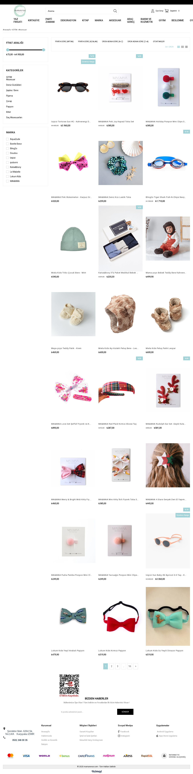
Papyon (9, 106)
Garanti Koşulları (87, 731)
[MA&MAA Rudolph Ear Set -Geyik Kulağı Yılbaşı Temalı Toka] (168, 390)
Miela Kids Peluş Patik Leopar (161, 348)
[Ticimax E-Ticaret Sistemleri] (96, 771)
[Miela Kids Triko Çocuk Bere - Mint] (73, 238)
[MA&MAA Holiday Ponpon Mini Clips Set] (168, 87)
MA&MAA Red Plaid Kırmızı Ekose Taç (117, 424)
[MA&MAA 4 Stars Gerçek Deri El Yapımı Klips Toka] (168, 465)
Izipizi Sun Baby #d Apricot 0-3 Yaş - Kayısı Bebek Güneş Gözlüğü (166, 575)
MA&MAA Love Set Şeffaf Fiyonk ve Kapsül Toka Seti (71, 424)
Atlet (8, 112)
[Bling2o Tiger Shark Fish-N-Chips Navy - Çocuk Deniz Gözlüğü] (168, 163)
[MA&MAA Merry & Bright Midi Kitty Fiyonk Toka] (73, 465)
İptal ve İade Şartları (88, 736)
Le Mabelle (15, 172)
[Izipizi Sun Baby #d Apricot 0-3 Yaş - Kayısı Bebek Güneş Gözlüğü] (168, 541)
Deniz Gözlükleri (13, 85)
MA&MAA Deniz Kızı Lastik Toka (114, 197)
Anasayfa (45, 731)
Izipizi (13, 158)
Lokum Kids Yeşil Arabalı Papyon (67, 650)
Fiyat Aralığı (14, 42)
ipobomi (14, 162)
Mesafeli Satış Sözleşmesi (91, 740)
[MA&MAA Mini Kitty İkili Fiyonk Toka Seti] (120, 465)
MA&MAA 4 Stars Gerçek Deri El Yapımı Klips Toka (166, 499)
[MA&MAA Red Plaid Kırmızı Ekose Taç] (120, 390)
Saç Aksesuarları (14, 117)
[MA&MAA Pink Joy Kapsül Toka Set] (120, 87)
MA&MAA (15, 181)
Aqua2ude (15, 139)
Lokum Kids (15, 176)
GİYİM (9, 77)
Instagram (125, 736)
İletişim (44, 744)
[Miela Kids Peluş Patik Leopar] (168, 314)
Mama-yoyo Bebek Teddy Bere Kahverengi (166, 273)
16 (129, 666)
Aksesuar (10, 79)
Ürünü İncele (84, 90)
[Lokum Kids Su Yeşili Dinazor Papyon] (168, 616)
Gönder (125, 712)
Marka (10, 132)
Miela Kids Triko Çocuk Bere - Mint (68, 273)
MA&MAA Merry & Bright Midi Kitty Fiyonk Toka (71, 499)
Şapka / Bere (12, 90)
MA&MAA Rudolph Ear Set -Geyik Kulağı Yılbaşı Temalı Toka (166, 424)
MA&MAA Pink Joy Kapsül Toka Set (116, 121)
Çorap (9, 101)
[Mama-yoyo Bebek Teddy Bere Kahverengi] (168, 238)
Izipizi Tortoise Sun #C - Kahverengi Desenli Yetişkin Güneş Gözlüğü (71, 121)
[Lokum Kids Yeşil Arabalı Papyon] (73, 616)
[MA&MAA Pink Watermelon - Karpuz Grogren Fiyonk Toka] (73, 163)
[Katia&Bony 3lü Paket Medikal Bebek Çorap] (120, 238)
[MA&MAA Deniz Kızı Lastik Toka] (120, 163)
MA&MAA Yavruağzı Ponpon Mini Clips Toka (118, 575)
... (123, 666)
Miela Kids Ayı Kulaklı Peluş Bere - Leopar (118, 348)
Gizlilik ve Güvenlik (49, 740)
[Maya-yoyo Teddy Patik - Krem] (73, 314)
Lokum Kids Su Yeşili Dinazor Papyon (164, 650)
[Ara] (115, 11)
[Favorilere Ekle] (73, 90)
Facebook (124, 731)
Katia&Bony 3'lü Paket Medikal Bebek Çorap (118, 273)
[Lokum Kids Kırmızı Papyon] (120, 616)
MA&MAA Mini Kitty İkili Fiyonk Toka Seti (118, 499)
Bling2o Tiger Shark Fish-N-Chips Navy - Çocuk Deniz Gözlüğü (166, 197)
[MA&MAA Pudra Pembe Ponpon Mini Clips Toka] (73, 541)
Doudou (13, 153)
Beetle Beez (16, 144)
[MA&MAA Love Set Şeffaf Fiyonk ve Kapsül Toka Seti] (73, 390)
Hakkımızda (46, 736)
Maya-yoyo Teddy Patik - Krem (66, 348)
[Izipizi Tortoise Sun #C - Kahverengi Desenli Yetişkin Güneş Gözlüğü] (73, 87)
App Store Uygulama (168, 736)
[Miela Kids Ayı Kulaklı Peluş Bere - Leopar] (120, 314)
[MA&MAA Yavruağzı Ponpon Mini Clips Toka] (120, 541)
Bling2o (13, 148)
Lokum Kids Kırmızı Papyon (112, 650)
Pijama (9, 96)
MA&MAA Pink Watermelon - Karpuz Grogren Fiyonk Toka (71, 197)
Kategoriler (14, 70)
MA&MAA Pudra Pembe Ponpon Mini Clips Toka (71, 575)
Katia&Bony (15, 167)
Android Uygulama (165, 731)
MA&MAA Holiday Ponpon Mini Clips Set (166, 121)
